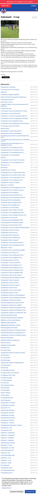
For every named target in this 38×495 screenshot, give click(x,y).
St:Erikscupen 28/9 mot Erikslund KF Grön (11, 202)
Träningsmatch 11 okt (6, 427)
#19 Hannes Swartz (6, 365)
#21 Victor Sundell (5, 357)
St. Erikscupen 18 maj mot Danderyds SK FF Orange (14, 111)
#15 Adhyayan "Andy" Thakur (8, 375)
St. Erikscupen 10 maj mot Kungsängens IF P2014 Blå (14, 118)
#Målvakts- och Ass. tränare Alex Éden (10, 320)
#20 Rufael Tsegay (5, 360)
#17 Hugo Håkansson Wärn (8, 370)
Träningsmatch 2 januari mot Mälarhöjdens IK (12, 362)
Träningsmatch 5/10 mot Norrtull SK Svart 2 (12, 195)
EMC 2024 (3, 157)
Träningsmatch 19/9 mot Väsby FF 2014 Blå (12, 210)
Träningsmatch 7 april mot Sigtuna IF (10, 280)
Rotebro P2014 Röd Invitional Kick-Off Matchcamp (13, 97)
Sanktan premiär (5, 128)
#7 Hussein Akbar (5, 390)
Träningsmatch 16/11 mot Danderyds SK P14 (12, 162)
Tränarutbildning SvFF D (7, 472)
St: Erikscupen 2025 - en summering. (10, 89)
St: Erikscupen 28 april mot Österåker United (12, 270)
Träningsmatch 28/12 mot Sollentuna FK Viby (12, 150)
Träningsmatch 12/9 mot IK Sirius (9, 217)
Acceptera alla (30, 491)
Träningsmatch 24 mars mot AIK (9, 287)
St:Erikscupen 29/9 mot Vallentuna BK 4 (11, 200)
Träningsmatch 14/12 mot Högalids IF (10, 155)
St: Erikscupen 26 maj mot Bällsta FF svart (11, 257)
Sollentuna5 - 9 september (7, 437)
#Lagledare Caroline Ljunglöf (8, 345)
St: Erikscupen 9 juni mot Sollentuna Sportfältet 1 (13, 250)
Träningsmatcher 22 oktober (8, 417)
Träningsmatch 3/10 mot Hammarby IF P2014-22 (13, 197)
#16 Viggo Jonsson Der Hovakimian (10, 372)
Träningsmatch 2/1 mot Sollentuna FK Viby (11, 147)
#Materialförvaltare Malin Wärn (8, 322)
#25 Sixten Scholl (5, 347)
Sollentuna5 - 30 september (8, 432)
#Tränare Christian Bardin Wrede (9, 315)
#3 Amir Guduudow (6, 400)
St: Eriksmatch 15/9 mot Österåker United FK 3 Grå (13, 215)
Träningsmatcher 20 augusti (8, 442)
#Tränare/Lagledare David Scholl (9, 327)
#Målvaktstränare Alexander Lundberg (10, 325)
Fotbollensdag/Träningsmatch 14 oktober (11, 425)
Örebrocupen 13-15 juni (7, 102)
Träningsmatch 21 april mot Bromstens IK (11, 131)
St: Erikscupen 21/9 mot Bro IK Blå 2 (10, 207)
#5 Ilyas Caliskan (5, 395)
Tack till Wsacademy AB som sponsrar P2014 (12, 302)
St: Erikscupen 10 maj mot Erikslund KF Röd (12, 121)
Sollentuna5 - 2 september (7, 440)
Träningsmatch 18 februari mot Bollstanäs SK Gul (13, 310)
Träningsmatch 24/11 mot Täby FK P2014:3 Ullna (13, 172)
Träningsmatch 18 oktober (7, 420)
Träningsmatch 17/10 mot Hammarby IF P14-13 (12, 177)
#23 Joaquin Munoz (6, 350)
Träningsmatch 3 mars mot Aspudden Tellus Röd (13, 297)
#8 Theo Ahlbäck (5, 387)
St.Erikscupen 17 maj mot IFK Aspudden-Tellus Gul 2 (14, 116)
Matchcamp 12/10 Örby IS (7, 185)
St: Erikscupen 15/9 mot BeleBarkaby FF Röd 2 (12, 212)
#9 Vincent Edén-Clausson (7, 385)
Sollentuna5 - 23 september (8, 435)
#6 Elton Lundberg (5, 392)
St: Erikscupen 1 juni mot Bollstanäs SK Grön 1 (12, 255)
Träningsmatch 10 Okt (6, 430)
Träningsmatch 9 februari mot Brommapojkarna (13, 295)
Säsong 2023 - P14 (5, 407)
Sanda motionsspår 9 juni (7, 450)
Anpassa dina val (6, 488)
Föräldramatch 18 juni (6, 108)
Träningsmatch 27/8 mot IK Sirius (9, 232)
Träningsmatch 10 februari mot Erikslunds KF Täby (13, 312)
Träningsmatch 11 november (8, 402)
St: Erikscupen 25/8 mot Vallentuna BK (10, 237)
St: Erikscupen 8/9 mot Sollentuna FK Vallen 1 (12, 222)
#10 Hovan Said (5, 382)
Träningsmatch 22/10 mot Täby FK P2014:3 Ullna (13, 175)
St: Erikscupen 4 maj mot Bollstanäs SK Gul (12, 267)
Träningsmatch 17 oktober (7, 422)
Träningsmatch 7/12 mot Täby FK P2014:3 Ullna (12, 160)
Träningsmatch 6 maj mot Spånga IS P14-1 (11, 265)
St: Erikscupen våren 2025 (7, 99)
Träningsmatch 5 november (8, 405)
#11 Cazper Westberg (6, 380)
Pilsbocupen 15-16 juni (6, 247)
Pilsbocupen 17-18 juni (6, 445)
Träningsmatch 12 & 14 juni (7, 447)
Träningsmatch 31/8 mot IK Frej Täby (10, 230)
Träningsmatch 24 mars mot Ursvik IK (10, 285)
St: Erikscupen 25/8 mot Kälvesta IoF (10, 235)
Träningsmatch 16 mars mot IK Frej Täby (11, 290)
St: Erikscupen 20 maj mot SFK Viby (10, 260)
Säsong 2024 (4, 167)
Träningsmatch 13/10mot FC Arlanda (10, 182)
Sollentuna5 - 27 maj (6, 457)
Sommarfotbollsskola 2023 (8, 455)
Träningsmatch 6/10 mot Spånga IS (10, 192)
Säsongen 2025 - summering (8, 87)
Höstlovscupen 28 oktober (7, 410)
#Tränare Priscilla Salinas (7, 337)
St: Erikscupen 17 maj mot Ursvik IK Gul (11, 262)
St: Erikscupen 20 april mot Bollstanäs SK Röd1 (13, 277)
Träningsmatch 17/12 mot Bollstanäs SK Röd (12, 152)
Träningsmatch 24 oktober (7, 415)
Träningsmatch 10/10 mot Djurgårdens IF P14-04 (13, 187)
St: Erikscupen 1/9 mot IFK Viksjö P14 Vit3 (11, 225)
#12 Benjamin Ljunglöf (6, 377)
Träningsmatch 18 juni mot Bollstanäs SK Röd (12, 245)
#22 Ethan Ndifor (5, 355)
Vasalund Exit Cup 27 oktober (8, 170)
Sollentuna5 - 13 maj (10, 17)
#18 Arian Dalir (4, 367)
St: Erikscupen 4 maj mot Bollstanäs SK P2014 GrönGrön (15, 123)
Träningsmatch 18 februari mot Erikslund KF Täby (13, 307)
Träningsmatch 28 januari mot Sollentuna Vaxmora (13, 330)
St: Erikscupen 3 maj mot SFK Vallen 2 (10, 126)
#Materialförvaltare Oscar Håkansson (10, 340)
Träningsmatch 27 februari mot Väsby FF (11, 300)
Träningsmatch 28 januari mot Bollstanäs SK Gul (13, 332)
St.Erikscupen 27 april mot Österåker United (12, 272)
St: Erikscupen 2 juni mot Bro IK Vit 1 (10, 252)
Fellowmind (4, 92)
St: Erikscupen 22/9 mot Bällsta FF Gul (10, 205)
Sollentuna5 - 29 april (6, 462)
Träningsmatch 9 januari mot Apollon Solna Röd (13, 352)
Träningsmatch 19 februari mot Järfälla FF (11, 305)
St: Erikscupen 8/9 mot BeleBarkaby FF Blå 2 (12, 220)
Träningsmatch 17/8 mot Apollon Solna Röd (12, 242)
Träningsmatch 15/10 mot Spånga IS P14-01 (12, 180)
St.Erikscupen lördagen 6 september (10, 94)
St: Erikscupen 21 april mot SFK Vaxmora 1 (11, 275)
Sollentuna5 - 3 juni (5, 452)
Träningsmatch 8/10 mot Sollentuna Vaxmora (12, 190)
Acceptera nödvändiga (16, 491)
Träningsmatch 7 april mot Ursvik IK (10, 282)
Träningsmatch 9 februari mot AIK (9, 292)
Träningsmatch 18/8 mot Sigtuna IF (9, 240)
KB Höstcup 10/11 (5, 165)
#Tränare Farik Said (6, 342)
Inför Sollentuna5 (5, 465)
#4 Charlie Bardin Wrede (7, 397)
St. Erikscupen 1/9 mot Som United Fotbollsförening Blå (15, 227)
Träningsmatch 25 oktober (7, 412)
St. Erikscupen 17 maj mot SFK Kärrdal (10, 113)
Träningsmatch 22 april (6, 467)
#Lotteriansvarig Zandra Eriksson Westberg (12, 317)
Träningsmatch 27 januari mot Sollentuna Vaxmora (13, 335)
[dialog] (19, 485)
